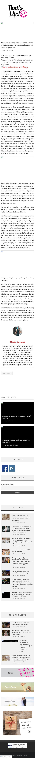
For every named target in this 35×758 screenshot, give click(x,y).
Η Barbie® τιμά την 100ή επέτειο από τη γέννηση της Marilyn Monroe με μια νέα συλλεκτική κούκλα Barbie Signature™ (22, 529)
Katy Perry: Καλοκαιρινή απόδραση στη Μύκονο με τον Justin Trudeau (26, 644)
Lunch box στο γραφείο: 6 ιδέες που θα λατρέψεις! (21, 550)
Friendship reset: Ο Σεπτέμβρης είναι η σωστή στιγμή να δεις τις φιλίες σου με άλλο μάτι (22, 594)
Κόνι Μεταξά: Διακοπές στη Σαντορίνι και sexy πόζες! (20, 572)
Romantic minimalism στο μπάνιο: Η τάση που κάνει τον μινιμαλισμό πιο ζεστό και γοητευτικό (21, 517)
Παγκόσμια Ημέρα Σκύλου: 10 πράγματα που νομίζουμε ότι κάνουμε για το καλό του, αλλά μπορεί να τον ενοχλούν (21, 658)
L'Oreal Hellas (6, 373)
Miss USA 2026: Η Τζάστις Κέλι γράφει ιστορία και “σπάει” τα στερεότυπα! (21, 632)
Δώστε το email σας (7, 485)
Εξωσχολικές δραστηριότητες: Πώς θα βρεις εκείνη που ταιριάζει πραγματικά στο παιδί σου (22, 541)
